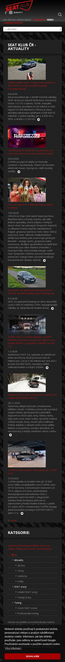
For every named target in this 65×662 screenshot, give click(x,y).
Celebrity (22, 576)
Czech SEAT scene (27, 607)
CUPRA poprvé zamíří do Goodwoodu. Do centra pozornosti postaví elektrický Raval (30, 152)
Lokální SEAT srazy (27, 592)
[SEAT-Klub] (19, 5)
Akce (14, 554)
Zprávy (21, 565)
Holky (20, 581)
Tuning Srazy (24, 597)
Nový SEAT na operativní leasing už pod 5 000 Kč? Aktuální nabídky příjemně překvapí (31, 292)
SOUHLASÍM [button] (32, 656)
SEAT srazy (20, 586)
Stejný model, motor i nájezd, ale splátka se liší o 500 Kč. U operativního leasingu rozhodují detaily (31, 85)
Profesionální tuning (28, 613)
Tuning (17, 602)
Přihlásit (40, 19)
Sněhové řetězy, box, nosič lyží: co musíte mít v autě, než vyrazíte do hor (32, 396)
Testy (20, 570)
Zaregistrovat (13, 22)
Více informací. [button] (13, 648)
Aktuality (18, 560)
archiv (14, 520)
